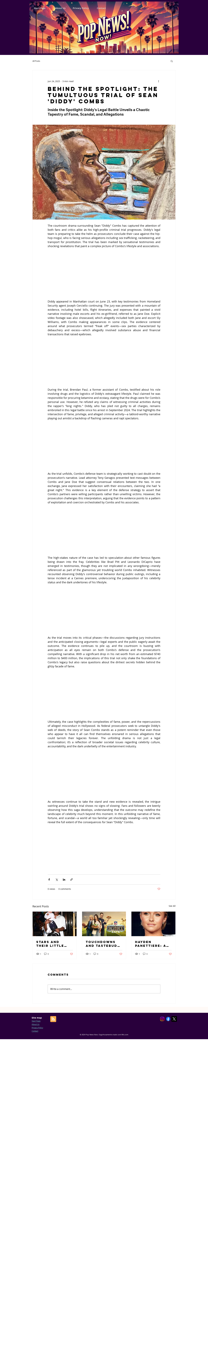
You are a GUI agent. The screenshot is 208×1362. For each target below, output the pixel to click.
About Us (35, 1024)
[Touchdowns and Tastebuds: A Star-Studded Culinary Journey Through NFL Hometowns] (104, 924)
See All (172, 905)
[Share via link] (71, 879)
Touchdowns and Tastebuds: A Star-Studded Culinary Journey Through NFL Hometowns (104, 944)
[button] (171, 61)
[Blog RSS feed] (53, 1019)
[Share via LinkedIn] (64, 879)
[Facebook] (168, 1019)
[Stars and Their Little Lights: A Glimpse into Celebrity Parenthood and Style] (55, 924)
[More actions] (158, 81)
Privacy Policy (37, 1027)
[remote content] (104, 273)
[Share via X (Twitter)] (56, 879)
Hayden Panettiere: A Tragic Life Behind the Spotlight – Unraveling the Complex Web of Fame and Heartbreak (153, 944)
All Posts (36, 61)
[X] (174, 1019)
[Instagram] (162, 1019)
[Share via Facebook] (49, 879)
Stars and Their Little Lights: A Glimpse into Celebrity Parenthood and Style (51, 944)
